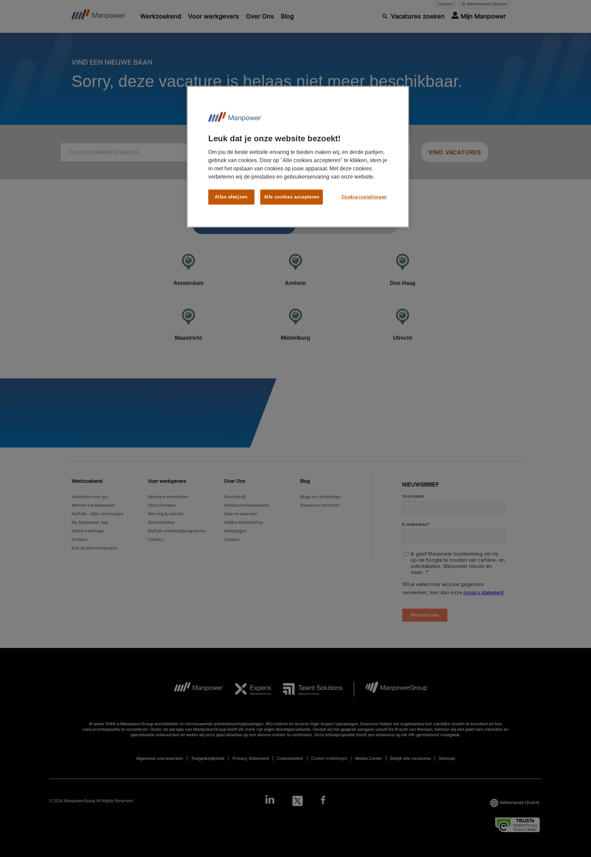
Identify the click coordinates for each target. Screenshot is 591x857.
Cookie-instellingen (364, 196)
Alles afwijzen (231, 196)
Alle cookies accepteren (291, 196)
